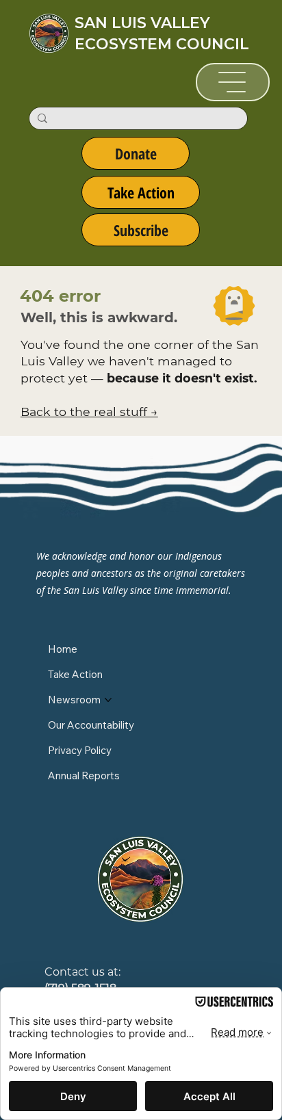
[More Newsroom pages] (108, 699)
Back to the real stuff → (89, 411)
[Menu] (233, 82)
